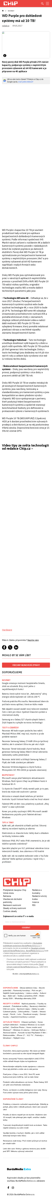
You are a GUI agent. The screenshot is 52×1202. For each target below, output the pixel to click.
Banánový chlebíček (38, 1006)
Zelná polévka (23, 1012)
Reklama (7, 896)
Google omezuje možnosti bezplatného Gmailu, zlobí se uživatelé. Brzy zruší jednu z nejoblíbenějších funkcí (23, 686)
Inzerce (35, 902)
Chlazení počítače (28, 1022)
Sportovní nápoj (23, 1009)
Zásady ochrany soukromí (14, 908)
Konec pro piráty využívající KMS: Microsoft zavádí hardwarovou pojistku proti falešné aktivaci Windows (25, 814)
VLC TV (30, 1035)
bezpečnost (8, 775)
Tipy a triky (8, 822)
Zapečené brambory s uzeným (23, 1017)
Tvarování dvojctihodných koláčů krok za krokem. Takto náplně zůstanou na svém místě (25, 1126)
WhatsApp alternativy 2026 (25, 998)
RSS (33, 905)
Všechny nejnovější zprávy (26, 665)
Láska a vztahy (32, 993)
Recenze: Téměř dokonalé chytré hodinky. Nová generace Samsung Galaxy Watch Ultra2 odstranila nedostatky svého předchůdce (24, 752)
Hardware (7, 630)
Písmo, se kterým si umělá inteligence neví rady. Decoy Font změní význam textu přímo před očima (25, 1091)
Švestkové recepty (30, 1014)
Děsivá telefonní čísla (28, 988)
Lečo (19, 1014)
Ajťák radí (12, 996)
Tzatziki (34, 1012)
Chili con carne (9, 1009)
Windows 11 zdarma (21, 1030)
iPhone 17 (21, 1035)
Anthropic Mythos (38, 1030)
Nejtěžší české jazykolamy (13, 993)
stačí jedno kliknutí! (25, 82)
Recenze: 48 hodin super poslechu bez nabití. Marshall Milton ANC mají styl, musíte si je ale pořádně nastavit (23, 733)
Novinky (11, 11)
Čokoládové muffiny (20, 1006)
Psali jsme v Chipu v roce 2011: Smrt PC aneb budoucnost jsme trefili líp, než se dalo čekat (21, 1075)
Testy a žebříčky (10, 727)
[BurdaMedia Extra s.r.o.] (17, 882)
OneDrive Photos (17, 1027)
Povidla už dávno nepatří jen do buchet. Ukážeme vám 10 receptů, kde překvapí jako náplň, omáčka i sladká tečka (25, 1117)
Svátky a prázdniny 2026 (27, 996)
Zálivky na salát (38, 1009)
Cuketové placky (9, 1012)
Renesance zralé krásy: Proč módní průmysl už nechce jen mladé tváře (25, 1142)
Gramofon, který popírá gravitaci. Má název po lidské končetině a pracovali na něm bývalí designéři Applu (24, 1052)
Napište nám (33, 640)
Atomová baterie (9, 1033)
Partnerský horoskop (21, 990)
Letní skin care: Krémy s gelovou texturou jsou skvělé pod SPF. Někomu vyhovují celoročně (24, 1150)
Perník (12, 1014)
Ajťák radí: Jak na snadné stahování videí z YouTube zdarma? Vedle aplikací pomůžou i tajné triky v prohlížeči (25, 859)
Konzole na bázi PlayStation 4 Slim (32, 1033)
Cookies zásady (10, 911)
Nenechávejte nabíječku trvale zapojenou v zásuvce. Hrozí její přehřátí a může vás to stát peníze (24, 1067)
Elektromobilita (9, 1035)
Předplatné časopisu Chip (14, 890)
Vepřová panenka (28, 1004)
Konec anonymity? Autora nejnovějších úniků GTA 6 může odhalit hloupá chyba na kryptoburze (23, 1060)
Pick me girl (36, 990)
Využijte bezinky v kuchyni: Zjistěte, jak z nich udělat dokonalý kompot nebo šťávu (23, 1134)
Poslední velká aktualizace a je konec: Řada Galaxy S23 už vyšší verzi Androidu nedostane (25, 1083)
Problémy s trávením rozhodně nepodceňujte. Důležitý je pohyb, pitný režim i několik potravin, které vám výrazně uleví (25, 1106)
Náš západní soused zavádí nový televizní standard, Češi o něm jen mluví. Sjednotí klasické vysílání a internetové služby (25, 712)
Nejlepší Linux (19, 1038)
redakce (5, 26)
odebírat (26, 928)
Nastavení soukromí (12, 905)
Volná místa (8, 893)
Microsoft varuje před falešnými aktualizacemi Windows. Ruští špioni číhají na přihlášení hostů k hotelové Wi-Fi (24, 781)
